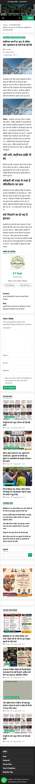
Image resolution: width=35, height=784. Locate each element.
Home (5, 756)
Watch (30, 18)
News (6, 447)
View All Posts (25, 285)
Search (5, 549)
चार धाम (23, 37)
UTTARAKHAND (15, 37)
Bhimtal (7, 664)
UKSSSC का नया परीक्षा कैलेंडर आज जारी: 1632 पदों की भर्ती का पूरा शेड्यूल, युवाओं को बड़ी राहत (17, 509)
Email (5, 363)
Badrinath (6, 37)
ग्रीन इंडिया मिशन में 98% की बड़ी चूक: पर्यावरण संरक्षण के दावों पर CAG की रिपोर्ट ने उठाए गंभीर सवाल (16, 526)
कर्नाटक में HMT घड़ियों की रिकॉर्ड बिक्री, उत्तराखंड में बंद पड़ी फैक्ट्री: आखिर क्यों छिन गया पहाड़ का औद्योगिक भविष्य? (17, 517)
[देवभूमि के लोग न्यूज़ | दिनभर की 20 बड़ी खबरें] (17, 409)
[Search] (30, 555)
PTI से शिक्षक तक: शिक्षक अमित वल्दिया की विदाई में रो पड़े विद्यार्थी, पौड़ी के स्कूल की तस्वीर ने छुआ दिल (17, 491)
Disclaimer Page (8, 772)
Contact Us (6, 760)
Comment (7, 328)
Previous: (15, 296)
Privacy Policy (7, 764)
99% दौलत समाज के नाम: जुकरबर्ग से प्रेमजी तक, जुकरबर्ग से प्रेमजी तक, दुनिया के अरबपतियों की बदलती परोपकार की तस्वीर (17, 456)
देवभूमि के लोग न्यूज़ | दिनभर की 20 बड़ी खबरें (16, 423)
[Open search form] (19, 18)
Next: (17, 306)
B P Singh (8, 49)
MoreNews (12, 782)
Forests (17, 697)
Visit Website (9, 285)
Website (6, 370)
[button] (3, 18)
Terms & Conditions (9, 768)
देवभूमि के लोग (17, 9)
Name (6, 355)
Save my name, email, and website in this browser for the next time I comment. (18, 380)
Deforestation (9, 697)
